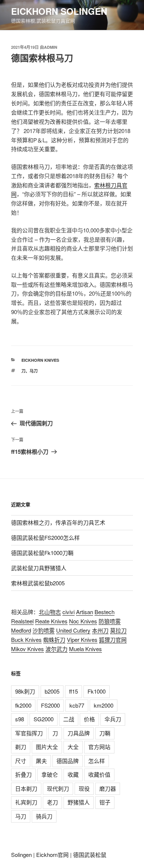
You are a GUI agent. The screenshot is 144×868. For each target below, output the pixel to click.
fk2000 (23, 705)
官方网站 (99, 746)
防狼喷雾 (110, 621)
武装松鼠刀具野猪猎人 (38, 568)
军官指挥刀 (29, 733)
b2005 (52, 691)
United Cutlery (73, 630)
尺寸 (20, 761)
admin (50, 47)
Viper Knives (82, 639)
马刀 (34, 371)
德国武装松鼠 (89, 854)
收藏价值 (99, 774)
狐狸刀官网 (113, 639)
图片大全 (47, 746)
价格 (89, 719)
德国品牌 (67, 761)
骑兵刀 (44, 816)
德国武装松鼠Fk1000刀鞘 (42, 552)
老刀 (52, 802)
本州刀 (100, 630)
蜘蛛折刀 (54, 639)
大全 (73, 746)
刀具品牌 (79, 733)
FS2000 (50, 705)
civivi (68, 612)
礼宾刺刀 (26, 802)
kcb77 (76, 705)
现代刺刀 (58, 788)
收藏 (73, 774)
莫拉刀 (118, 630)
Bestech (104, 612)
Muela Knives (85, 649)
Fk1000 (97, 691)
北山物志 (50, 612)
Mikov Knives (27, 649)
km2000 (103, 705)
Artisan (84, 612)
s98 (19, 719)
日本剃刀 (26, 788)
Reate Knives (51, 621)
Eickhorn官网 (52, 854)
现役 (84, 788)
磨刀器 (107, 788)
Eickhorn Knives (40, 360)
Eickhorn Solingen (59, 11)
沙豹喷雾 (43, 630)
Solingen (21, 854)
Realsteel (22, 621)
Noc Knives (83, 621)
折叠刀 (23, 774)
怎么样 (96, 761)
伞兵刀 (112, 719)
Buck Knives (26, 639)
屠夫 (41, 761)
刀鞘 (104, 733)
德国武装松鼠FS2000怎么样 (45, 537)
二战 (68, 719)
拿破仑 (49, 774)
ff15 (73, 691)
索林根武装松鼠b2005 (38, 583)
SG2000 (44, 719)
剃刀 (20, 746)
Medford (21, 630)
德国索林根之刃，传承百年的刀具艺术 (58, 522)
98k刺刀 (25, 691)
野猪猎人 (79, 802)
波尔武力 (56, 649)
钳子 (104, 802)
